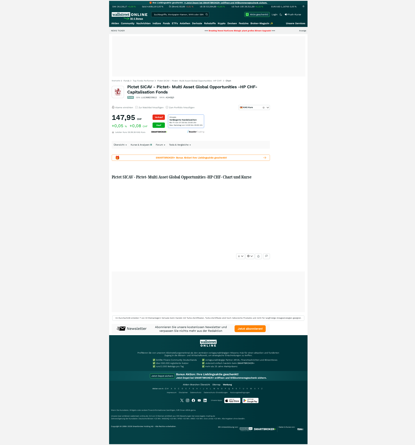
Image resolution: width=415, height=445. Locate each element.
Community (127, 23)
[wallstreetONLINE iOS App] (232, 402)
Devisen (232, 23)
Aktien (115, 23)
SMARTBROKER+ (245, 363)
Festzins (244, 23)
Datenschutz (195, 392)
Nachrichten (143, 23)
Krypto (221, 23)
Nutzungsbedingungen (240, 392)
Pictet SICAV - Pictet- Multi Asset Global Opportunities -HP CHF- (189, 80)
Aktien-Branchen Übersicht (196, 384)
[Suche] (206, 14)
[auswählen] (240, 256)
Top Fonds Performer (143, 80)
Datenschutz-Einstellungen (216, 392)
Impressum (171, 392)
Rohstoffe (210, 23)
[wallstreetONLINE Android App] (250, 402)
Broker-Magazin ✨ (261, 23)
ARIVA (187, 410)
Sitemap (216, 384)
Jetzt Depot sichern (162, 376)
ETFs (175, 23)
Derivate (197, 23)
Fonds (166, 23)
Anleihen (185, 23)
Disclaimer (183, 392)
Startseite (116, 81)
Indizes (157, 23)
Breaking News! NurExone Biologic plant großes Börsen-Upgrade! (226, 31)
